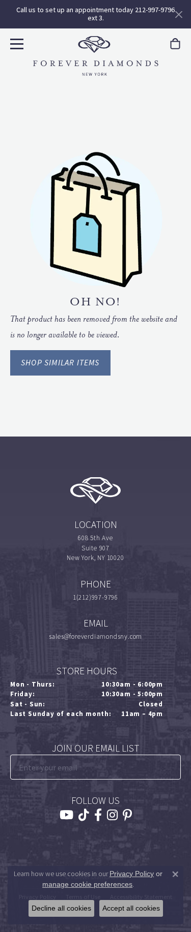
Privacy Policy (132, 873)
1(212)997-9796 (95, 597)
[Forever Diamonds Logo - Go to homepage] (95, 56)
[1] (172, 767)
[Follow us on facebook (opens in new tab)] (98, 815)
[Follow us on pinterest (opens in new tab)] (127, 815)
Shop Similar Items (60, 362)
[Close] (178, 14)
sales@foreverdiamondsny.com (96, 636)
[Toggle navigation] (15, 42)
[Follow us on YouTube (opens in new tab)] (66, 815)
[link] (175, 44)
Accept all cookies (131, 908)
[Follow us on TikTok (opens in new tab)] (83, 815)
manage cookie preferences (87, 884)
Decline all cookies (61, 908)
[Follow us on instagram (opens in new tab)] (112, 815)
